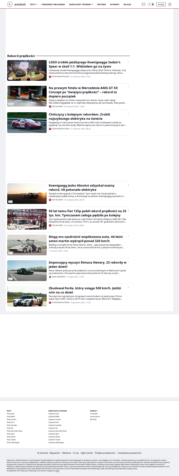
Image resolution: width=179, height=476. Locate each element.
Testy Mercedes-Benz (14, 431)
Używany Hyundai (54, 425)
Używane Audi (53, 414)
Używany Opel (53, 434)
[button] (151, 4)
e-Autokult (93, 414)
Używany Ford (53, 422)
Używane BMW (53, 416)
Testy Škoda (11, 437)
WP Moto (93, 419)
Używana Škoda (54, 437)
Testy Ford (10, 422)
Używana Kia (53, 428)
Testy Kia (10, 428)
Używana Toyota (54, 439)
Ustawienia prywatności (129, 452)
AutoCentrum (95, 416)
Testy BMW (11, 416)
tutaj (57, 471)
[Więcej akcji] (128, 61)
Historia (101, 4)
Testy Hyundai (12, 425)
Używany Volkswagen (56, 442)
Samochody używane (80, 4)
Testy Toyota (11, 439)
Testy (32, 4)
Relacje (127, 4)
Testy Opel (10, 434)
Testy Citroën (11, 419)
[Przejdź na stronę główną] (10, 6)
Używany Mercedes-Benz (57, 431)
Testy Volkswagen (13, 442)
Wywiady (114, 4)
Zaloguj (161, 4)
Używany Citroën (54, 419)
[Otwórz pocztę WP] (143, 4)
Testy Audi (10, 414)
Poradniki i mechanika (53, 4)
